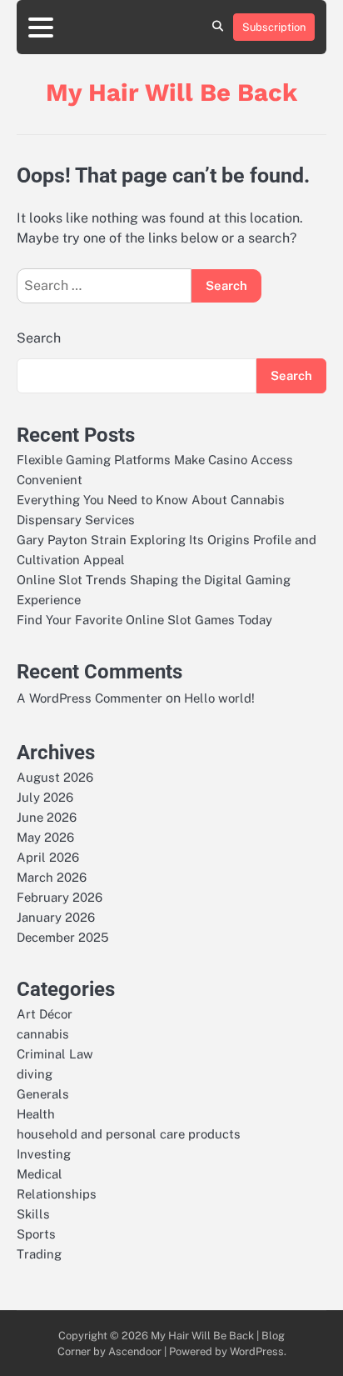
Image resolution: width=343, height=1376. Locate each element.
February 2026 (59, 897)
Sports (36, 1234)
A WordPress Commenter (89, 698)
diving (34, 1074)
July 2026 (45, 797)
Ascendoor (135, 1351)
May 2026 (45, 837)
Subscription (274, 27)
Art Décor (44, 1014)
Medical (39, 1174)
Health (36, 1114)
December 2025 (63, 937)
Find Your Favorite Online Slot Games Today (144, 620)
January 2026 (56, 917)
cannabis (43, 1034)
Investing (44, 1154)
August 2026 (55, 777)
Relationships (57, 1194)
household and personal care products (129, 1134)
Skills (33, 1214)
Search (39, 338)
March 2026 (52, 877)
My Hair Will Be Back (171, 92)
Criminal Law (55, 1054)
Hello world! (219, 698)
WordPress (257, 1351)
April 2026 (48, 857)
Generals (43, 1094)
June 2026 (47, 817)
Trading (39, 1254)
